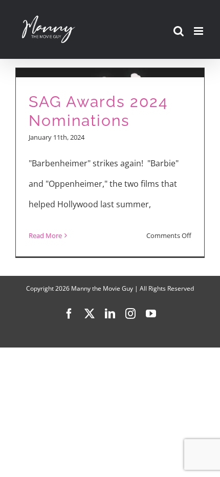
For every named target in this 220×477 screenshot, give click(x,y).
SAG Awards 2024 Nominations (98, 111)
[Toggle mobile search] (178, 31)
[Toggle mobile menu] (199, 31)
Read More (45, 235)
